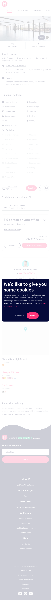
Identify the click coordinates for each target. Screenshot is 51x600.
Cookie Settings (18, 315)
